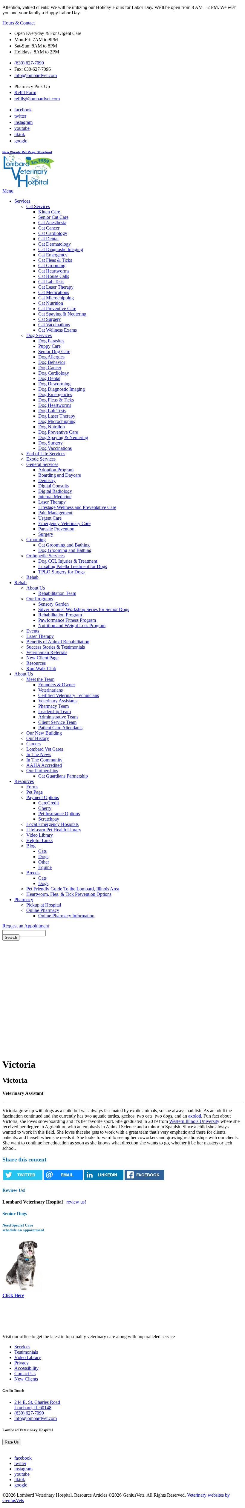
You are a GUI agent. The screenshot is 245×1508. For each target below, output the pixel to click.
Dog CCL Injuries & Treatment (67, 561)
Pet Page (29, 152)
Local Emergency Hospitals (52, 824)
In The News (38, 754)
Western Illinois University (194, 1121)
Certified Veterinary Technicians (68, 695)
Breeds (32, 872)
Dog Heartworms (54, 405)
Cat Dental (48, 238)
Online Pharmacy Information (66, 915)
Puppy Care (49, 346)
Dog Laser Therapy (56, 415)
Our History (37, 738)
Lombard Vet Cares (44, 749)
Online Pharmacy (42, 910)
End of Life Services (45, 453)
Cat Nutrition (50, 303)
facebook (23, 109)
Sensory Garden (53, 604)
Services (22, 201)
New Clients (12, 152)
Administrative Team (58, 716)
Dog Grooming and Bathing (64, 550)
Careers (33, 743)
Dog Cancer (49, 367)
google (20, 140)
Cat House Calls (53, 276)
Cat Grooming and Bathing (64, 544)
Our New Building (44, 732)
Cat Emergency (53, 254)
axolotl (194, 1115)
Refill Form (25, 92)
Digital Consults (53, 485)
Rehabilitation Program (60, 614)
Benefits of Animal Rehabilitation (57, 641)
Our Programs (39, 598)
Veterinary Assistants (57, 700)
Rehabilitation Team (57, 593)
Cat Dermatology (54, 244)
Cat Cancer (48, 227)
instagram (23, 122)
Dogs (43, 856)
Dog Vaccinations (55, 448)
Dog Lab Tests (52, 410)
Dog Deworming (54, 383)
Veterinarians (50, 690)
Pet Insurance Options (59, 813)
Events (32, 630)
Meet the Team (40, 679)
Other (43, 861)
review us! (75, 1201)
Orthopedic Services (45, 555)
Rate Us (12, 1442)
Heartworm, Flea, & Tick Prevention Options (68, 894)
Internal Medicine (54, 496)
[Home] (29, 185)
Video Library (39, 835)
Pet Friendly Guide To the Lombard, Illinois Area (72, 888)
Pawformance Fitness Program (67, 620)
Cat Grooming (51, 265)
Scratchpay (48, 818)
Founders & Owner (56, 684)
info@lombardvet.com (35, 75)
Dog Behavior (51, 362)
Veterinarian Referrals (46, 652)
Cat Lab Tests (51, 281)
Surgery (45, 534)
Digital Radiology (55, 491)
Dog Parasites (51, 340)
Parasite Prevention (56, 528)
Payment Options (42, 797)
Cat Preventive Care (57, 308)
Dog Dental (49, 378)
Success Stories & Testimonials (55, 647)
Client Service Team (57, 722)
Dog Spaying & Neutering (63, 437)
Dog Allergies (51, 356)
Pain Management (55, 512)
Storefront (44, 152)
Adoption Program (56, 469)
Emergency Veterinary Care (64, 523)
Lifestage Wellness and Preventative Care (77, 507)
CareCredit (48, 802)
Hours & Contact (18, 22)
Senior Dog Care (54, 351)
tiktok (19, 134)
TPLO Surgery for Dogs (61, 571)
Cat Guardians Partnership (63, 775)
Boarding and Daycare (59, 475)
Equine (45, 867)
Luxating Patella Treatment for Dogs (72, 566)
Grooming (36, 539)
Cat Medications (53, 292)
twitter (20, 116)
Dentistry (47, 480)
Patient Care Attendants (60, 727)
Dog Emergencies (55, 394)
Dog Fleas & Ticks (56, 399)
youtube (22, 128)
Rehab (32, 577)
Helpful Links (39, 840)
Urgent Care (50, 518)
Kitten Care (49, 211)
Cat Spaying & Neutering (62, 313)
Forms (32, 786)
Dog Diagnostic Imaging (61, 389)
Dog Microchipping (57, 421)
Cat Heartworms (53, 270)
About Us (35, 587)
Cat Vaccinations (54, 324)
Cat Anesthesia (52, 222)
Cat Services (38, 206)
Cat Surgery (49, 319)
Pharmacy (23, 899)
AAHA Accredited (44, 765)
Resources (36, 663)
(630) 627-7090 (29, 62)
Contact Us (25, 1373)
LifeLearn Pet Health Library (53, 829)
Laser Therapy (52, 501)
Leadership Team (54, 711)
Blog (31, 845)
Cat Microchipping (56, 297)
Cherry (44, 808)
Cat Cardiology (52, 233)
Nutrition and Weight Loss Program (71, 625)
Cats (42, 851)
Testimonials (26, 1352)
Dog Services (39, 335)
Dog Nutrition (51, 426)
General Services (42, 464)
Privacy (21, 1362)
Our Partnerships (42, 770)
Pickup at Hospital (43, 904)
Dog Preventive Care (58, 432)
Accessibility (26, 1368)
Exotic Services (41, 458)
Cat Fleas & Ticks (55, 260)
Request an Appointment (25, 925)
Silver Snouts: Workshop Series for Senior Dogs (83, 609)
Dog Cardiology (53, 373)
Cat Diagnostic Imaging (60, 249)
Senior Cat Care (53, 217)
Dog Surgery (50, 442)
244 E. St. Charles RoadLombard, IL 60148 (37, 1405)
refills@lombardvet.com (37, 98)
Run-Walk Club (41, 668)
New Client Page (42, 657)
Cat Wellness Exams (57, 330)
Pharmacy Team (53, 706)
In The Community (44, 759)
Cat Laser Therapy (56, 287)
